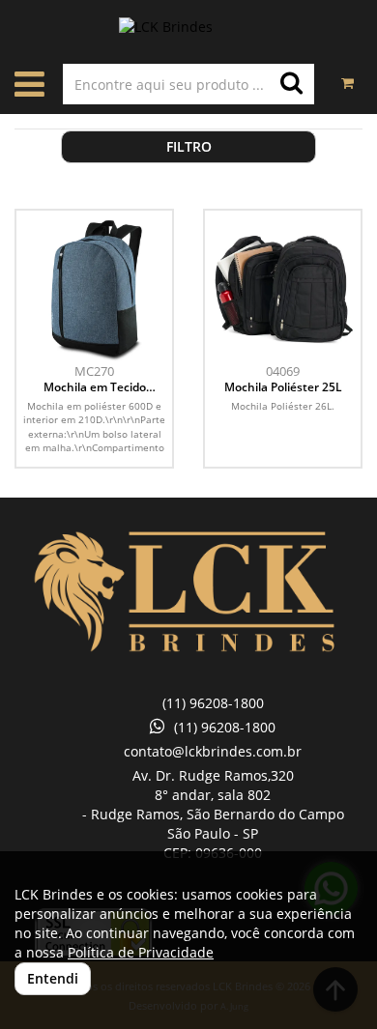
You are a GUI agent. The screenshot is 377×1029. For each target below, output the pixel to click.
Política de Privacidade (141, 952)
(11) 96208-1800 (213, 703)
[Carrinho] (348, 73)
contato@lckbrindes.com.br (213, 751)
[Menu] (29, 88)
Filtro (189, 146)
